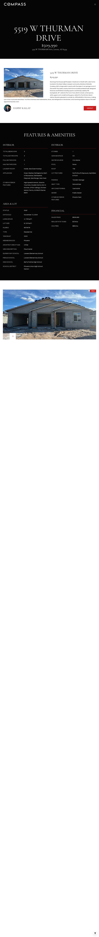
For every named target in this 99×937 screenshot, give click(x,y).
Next (12, 336)
